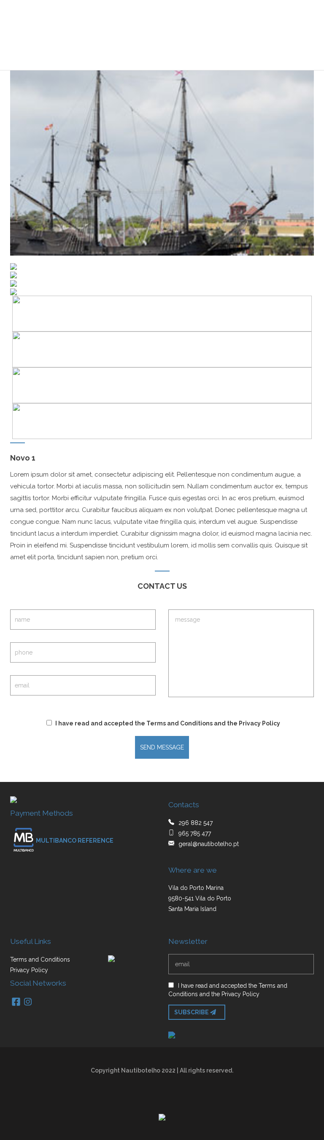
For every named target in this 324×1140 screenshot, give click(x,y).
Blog (160, 51)
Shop (133, 51)
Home (22, 51)
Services (99, 51)
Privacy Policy (259, 723)
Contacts (196, 51)
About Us (57, 51)
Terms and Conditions (179, 723)
